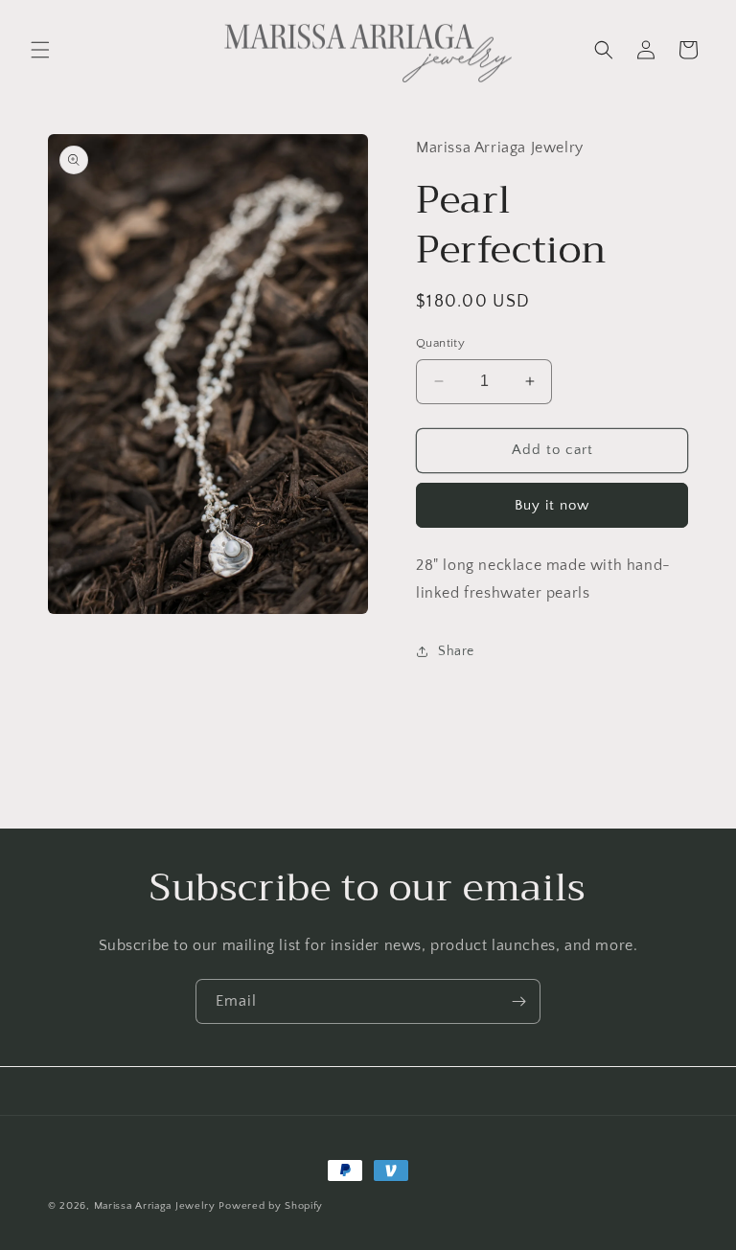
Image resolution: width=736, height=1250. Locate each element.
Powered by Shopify (270, 1206)
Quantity (440, 343)
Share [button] (456, 651)
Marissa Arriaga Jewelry (155, 1206)
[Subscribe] (518, 1001)
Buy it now (552, 505)
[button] (40, 50)
